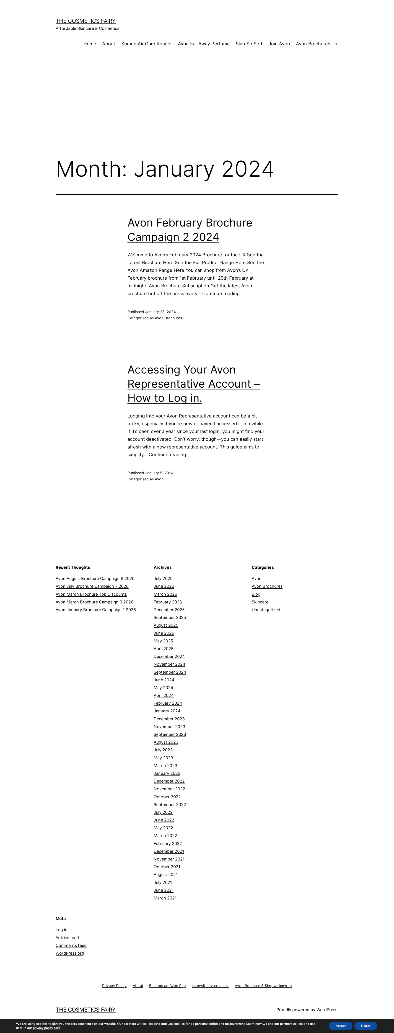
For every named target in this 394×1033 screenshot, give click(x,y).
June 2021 (164, 890)
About (108, 43)
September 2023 (170, 734)
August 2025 (166, 625)
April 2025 (164, 648)
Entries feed (67, 937)
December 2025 (169, 609)
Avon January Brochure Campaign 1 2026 (96, 609)
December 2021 (169, 851)
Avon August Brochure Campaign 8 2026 (95, 578)
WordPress (326, 1009)
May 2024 (163, 687)
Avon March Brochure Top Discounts (91, 594)
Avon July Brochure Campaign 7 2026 (92, 586)
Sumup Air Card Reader (146, 43)
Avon (159, 479)
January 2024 (167, 710)
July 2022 (163, 812)
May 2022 (163, 827)
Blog (256, 594)
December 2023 (169, 718)
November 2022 (169, 788)
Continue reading (221, 293)
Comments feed (71, 945)
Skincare (260, 602)
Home (89, 43)
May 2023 (163, 757)
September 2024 (170, 672)
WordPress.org (70, 953)
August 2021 (166, 874)
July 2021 (163, 882)
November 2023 (169, 726)
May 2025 (163, 641)
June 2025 (164, 633)
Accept (341, 1026)
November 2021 (169, 859)
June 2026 (164, 586)
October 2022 (167, 796)
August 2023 (166, 742)
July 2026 (163, 578)
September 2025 (170, 617)
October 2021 (167, 866)
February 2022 (168, 843)
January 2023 (167, 773)
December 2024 (169, 656)
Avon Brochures (313, 43)
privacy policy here (46, 1028)
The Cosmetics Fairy (86, 21)
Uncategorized (266, 609)
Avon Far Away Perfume (204, 43)
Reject (365, 1026)
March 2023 (165, 765)
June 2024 (164, 680)
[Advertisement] (197, 91)
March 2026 (165, 594)
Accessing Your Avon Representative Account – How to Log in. (193, 384)
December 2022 (169, 781)
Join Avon (279, 43)
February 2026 (168, 602)
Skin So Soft (249, 43)
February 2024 (168, 703)
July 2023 (163, 749)
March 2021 (165, 898)
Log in (61, 929)
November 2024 (169, 664)
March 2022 (165, 835)
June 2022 (164, 820)
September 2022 (170, 804)
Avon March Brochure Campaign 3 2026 (94, 602)
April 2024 (164, 695)
